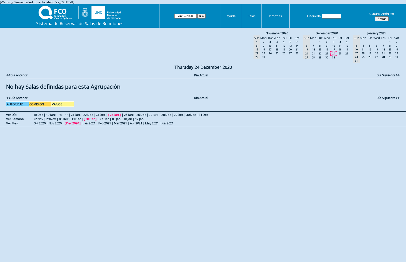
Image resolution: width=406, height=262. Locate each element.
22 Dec (88, 115)
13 (290, 45)
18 (277, 49)
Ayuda (231, 16)
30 (263, 57)
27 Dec (104, 119)
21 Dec (75, 115)
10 (270, 45)
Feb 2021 (104, 123)
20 (290, 49)
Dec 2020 (72, 123)
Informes (275, 16)
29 (320, 57)
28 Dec (166, 115)
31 (333, 57)
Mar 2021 (120, 123)
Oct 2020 (40, 123)
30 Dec (191, 115)
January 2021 (376, 33)
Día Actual (201, 75)
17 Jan (139, 119)
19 (283, 49)
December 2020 (327, 33)
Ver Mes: (12, 123)
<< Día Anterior (16, 75)
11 (277, 45)
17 (270, 49)
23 (263, 53)
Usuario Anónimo (381, 13)
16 (263, 49)
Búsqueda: (313, 16)
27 (290, 53)
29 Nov (51, 119)
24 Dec (114, 115)
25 (277, 53)
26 (283, 53)
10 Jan (128, 119)
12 (283, 45)
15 (320, 49)
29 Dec (178, 115)
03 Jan (116, 119)
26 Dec (141, 115)
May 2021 (152, 123)
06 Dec (63, 119)
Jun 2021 (167, 123)
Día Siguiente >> (388, 75)
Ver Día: (11, 115)
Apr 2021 (136, 123)
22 (320, 53)
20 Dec (90, 119)
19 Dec (50, 115)
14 (297, 45)
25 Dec (128, 115)
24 (270, 53)
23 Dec (100, 115)
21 (297, 49)
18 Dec (38, 115)
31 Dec (203, 115)
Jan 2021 (89, 123)
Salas (252, 16)
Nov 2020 (55, 123)
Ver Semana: (15, 119)
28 (297, 53)
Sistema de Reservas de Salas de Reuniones (79, 23)
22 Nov (38, 119)
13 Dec (76, 119)
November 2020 (277, 33)
